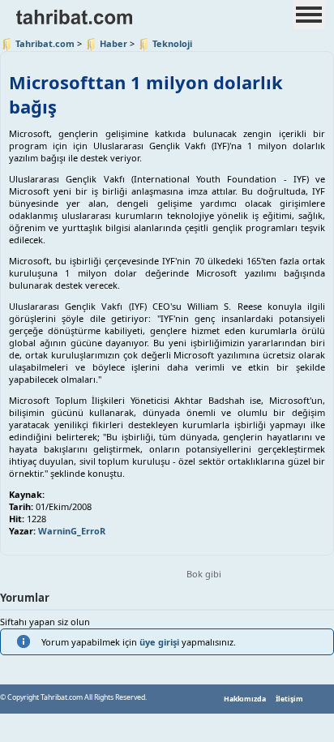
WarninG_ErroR (71, 531)
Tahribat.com (45, 43)
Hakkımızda (245, 699)
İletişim (289, 699)
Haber (113, 43)
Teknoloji (172, 43)
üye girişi (159, 642)
